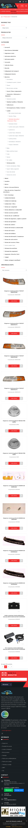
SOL (3, 771)
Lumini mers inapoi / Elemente (16, 136)
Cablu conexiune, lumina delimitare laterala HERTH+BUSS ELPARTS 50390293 (14, 616)
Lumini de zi (12, 130)
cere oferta (14, 301)
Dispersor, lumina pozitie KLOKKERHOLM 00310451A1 (14, 583)
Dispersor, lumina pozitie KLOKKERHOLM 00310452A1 (14, 551)
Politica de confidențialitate (9, 759)
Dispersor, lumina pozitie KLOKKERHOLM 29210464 (14, 518)
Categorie (5, 42)
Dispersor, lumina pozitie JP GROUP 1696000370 (14, 324)
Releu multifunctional (11, 151)
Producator (6, 32)
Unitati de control (11, 175)
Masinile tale (6, 22)
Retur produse (5, 752)
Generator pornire (11, 99)
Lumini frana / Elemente (15, 133)
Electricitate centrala (11, 88)
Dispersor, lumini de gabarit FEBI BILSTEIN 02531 (14, 453)
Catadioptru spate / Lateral (13, 82)
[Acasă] (1, 16)
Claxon (8, 85)
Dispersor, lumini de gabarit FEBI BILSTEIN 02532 (14, 421)
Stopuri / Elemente (13, 145)
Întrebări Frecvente (7, 746)
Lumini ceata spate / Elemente (16, 127)
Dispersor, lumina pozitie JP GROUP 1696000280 (14, 356)
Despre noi (5, 743)
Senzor (8, 157)
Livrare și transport (7, 749)
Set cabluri (9, 160)
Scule (7, 154)
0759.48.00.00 (7, 795)
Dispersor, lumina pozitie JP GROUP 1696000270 (14, 389)
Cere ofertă (14, 13)
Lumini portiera (12, 139)
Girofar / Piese (12, 116)
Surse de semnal (10, 172)
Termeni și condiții (6, 765)
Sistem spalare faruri (9, 245)
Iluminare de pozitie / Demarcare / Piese (13, 120)
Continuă (8, 827)
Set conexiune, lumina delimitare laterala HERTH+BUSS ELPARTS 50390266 (14, 648)
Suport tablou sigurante (12, 169)
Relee (7, 148)
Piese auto (7, 17)
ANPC (3, 768)
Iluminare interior (13, 124)
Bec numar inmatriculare (15, 113)
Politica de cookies (7, 762)
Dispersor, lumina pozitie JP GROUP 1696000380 (14, 291)
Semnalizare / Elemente (15, 142)
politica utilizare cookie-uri (17, 826)
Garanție (4, 755)
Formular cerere (19, 790)
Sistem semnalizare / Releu (13, 166)
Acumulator (9, 79)
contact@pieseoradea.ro (10, 800)
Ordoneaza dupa (7, 265)
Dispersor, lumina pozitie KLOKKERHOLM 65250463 (14, 486)
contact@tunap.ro (6, 731)
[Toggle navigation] (26, 6)
